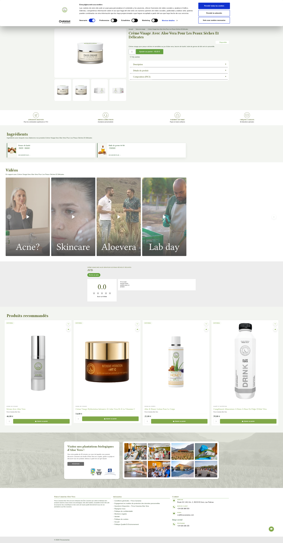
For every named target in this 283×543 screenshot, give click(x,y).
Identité (117, 516)
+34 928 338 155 (183, 526)
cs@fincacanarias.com (185, 515)
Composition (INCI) (141, 77)
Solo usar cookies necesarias (214, 20)
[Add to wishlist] (68, 324)
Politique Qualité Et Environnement (126, 524)
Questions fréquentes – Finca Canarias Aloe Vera (131, 506)
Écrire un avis (94, 275)
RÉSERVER (75, 464)
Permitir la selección (214, 13)
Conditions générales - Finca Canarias (127, 501)
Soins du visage (140, 29)
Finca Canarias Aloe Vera (82, 412)
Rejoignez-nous (119, 509)
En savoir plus (23, 155)
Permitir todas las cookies (214, 6)
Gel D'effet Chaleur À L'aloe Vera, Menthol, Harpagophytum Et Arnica (243, 409)
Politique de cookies (121, 519)
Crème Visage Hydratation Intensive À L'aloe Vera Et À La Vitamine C (36, 409)
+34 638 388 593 (183, 508)
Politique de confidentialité (123, 511)
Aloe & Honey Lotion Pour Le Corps (91, 409)
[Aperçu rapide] (68, 329)
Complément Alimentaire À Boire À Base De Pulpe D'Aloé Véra (171, 409)
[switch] (114, 20)
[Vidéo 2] (73, 217)
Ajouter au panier (42, 419)
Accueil (131, 29)
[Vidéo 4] (164, 217)
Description (138, 64)
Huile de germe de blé (117, 145)
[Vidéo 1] (28, 217)
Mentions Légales (120, 514)
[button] (124, 53)
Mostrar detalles (168, 20)
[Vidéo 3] (119, 217)
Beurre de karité (24, 145)
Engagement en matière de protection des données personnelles (137, 503)
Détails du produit (140, 70)
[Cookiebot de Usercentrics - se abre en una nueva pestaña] (64, 22)
